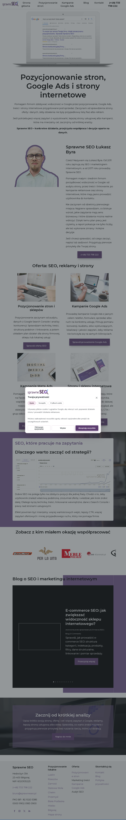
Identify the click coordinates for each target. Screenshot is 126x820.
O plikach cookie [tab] (56, 403)
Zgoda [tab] (32, 403)
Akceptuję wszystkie (86, 428)
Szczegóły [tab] (42, 403)
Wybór (63, 428)
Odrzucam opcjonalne (39, 428)
